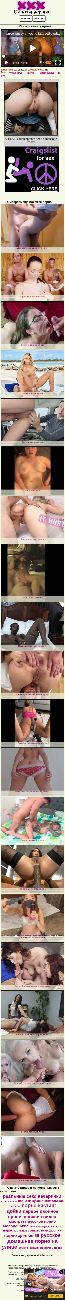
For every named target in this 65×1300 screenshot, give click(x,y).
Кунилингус (15, 72)
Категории (25, 18)
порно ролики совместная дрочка (32, 1230)
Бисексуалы (47, 72)
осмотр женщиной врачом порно (40, 1247)
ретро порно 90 (9, 1201)
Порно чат (39, 18)
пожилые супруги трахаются (45, 1226)
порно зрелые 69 (21, 1235)
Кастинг (31, 72)
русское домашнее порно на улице (31, 1241)
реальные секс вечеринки (32, 1196)
